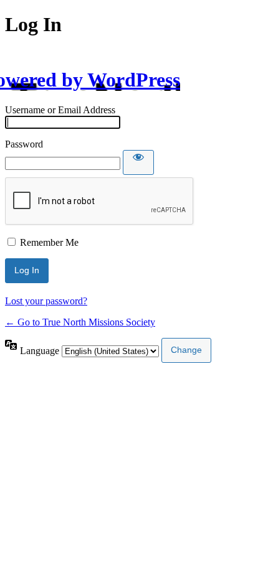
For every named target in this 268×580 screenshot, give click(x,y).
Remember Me (49, 242)
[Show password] (138, 162)
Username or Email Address (60, 110)
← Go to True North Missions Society (80, 322)
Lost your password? (46, 301)
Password (24, 144)
